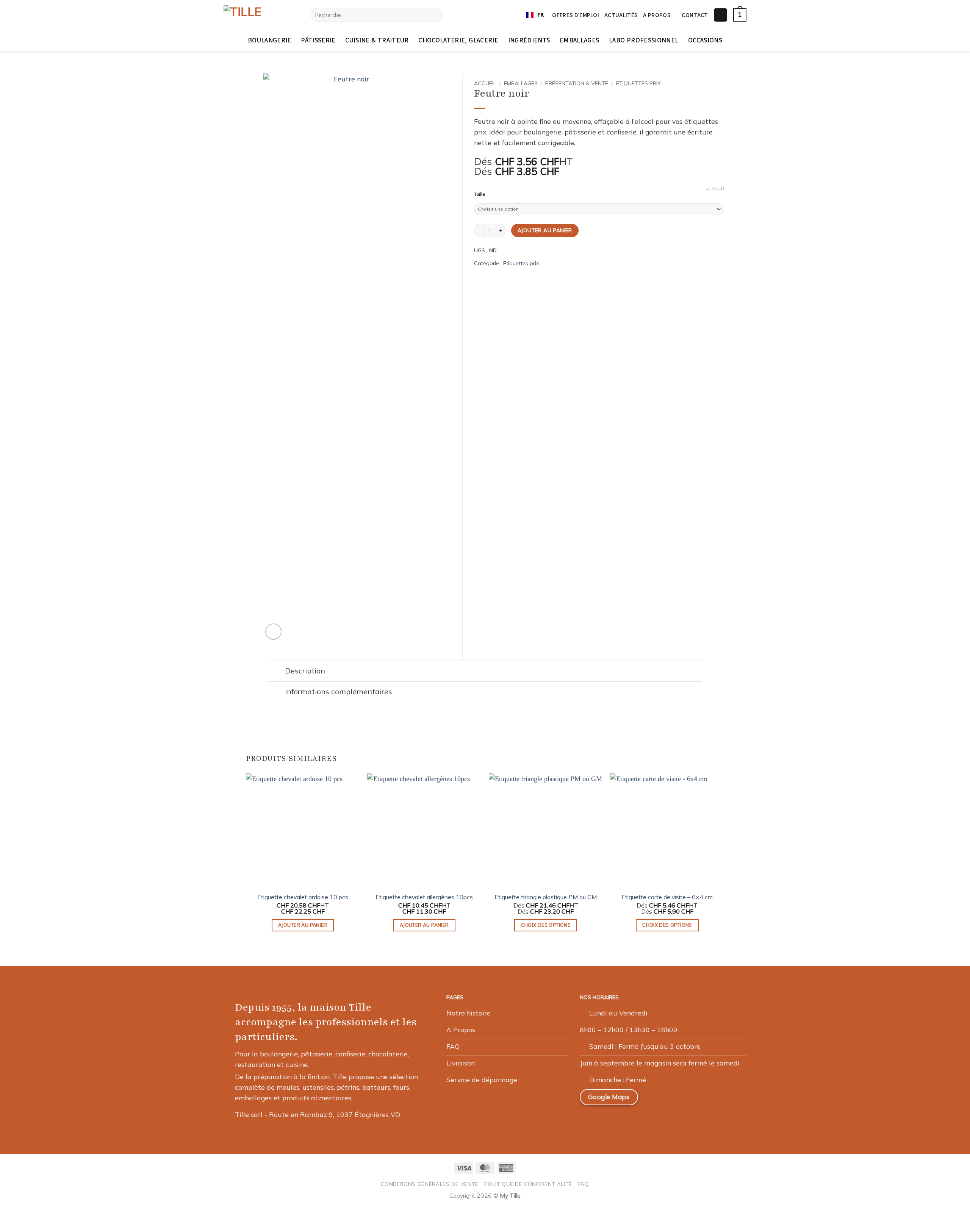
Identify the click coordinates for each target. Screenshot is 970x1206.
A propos (657, 15)
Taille (479, 194)
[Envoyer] (434, 15)
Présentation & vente (576, 83)
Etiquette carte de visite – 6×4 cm (667, 897)
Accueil (485, 83)
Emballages (579, 40)
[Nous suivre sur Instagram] (673, 1100)
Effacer (715, 188)
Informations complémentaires (338, 691)
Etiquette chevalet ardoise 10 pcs (302, 897)
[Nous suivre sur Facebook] (655, 1100)
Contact (695, 15)
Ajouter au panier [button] (302, 925)
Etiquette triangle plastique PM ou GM (545, 897)
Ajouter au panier (545, 230)
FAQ (583, 1184)
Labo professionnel (643, 40)
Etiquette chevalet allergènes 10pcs (424, 897)
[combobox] (534, 15)
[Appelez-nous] (710, 1100)
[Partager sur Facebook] (479, 281)
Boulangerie (269, 40)
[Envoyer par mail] (489, 281)
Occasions (705, 40)
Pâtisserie (318, 40)
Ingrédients (529, 40)
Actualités (621, 15)
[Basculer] (276, 672)
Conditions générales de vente (430, 1184)
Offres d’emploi (575, 15)
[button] (720, 15)
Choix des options (546, 925)
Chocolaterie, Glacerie (458, 40)
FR (540, 14)
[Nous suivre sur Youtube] (728, 1100)
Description (305, 670)
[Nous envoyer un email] (691, 1100)
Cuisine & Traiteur (376, 40)
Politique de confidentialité (528, 1184)
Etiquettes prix (638, 83)
